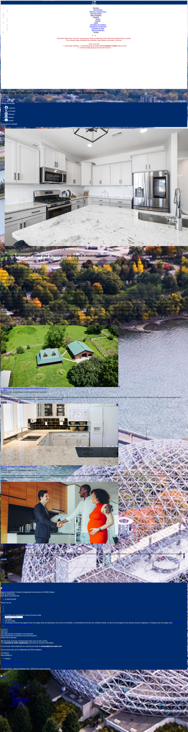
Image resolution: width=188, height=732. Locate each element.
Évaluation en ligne (98, 28)
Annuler (4, 126)
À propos (96, 8)
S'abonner (4, 630)
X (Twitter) (11, 111)
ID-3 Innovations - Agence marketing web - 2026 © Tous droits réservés (25, 669)
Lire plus (4, 403)
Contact (96, 32)
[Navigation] (93, 2)
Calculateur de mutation (98, 25)
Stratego (6, 100)
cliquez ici (45, 650)
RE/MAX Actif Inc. (7, 590)
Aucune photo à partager (9, 124)
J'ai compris (5, 653)
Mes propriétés (96, 15)
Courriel (11, 121)
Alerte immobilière (98, 30)
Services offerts (96, 13)
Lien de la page (10, 621)
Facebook (11, 108)
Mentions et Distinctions (97, 12)
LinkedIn (11, 117)
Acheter (98, 21)
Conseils (96, 17)
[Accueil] (95, 2)
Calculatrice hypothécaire (98, 27)
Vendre (97, 19)
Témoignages (98, 10)
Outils (96, 23)
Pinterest (11, 114)
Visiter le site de (12, 662)
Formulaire (8, 619)
